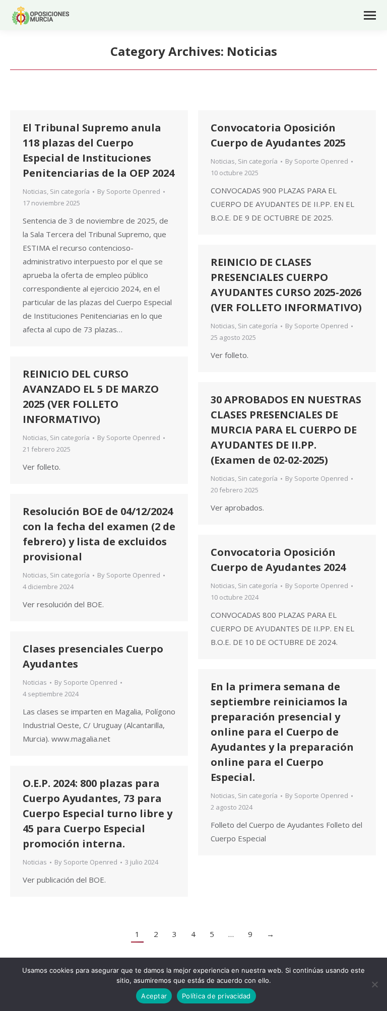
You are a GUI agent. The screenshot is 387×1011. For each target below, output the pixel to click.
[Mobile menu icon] (370, 15)
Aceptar (154, 996)
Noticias (35, 191)
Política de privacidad (216, 996)
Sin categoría (70, 191)
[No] (374, 984)
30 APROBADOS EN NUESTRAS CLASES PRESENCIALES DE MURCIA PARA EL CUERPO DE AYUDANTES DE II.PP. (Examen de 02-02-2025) (286, 430)
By (128, 191)
